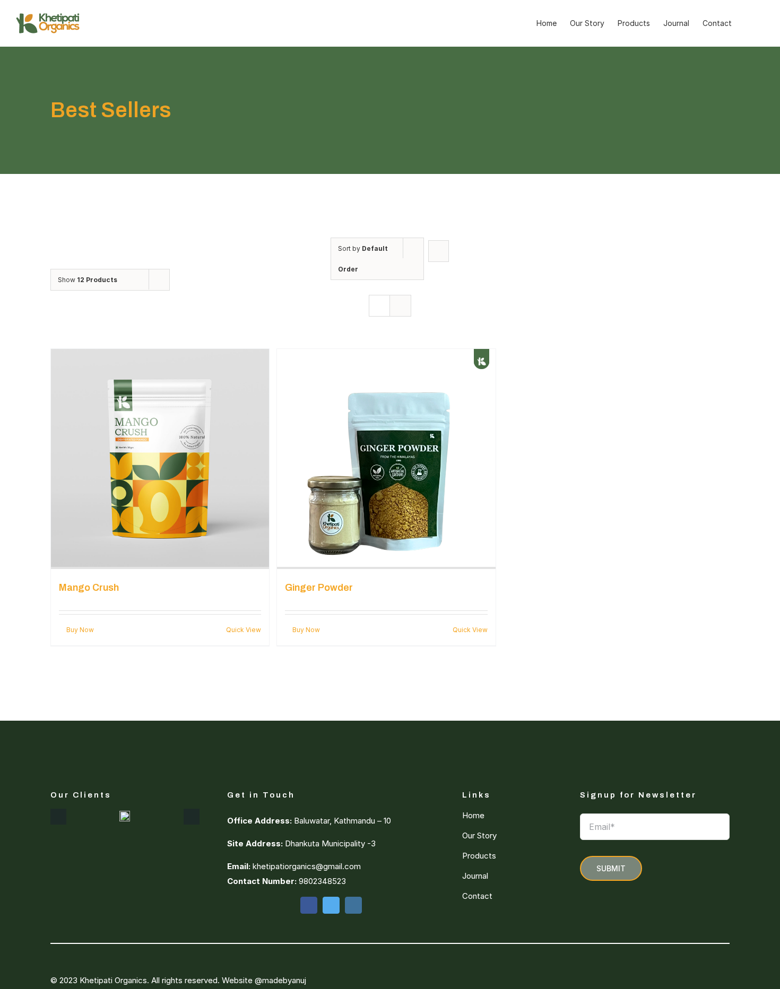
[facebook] (308, 905)
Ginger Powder (319, 587)
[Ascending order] (438, 251)
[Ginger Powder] (386, 459)
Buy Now (80, 630)
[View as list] (400, 305)
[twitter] (331, 905)
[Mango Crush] (160, 459)
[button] (748, 23)
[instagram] (353, 905)
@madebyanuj (280, 980)
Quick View (243, 630)
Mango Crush (89, 587)
